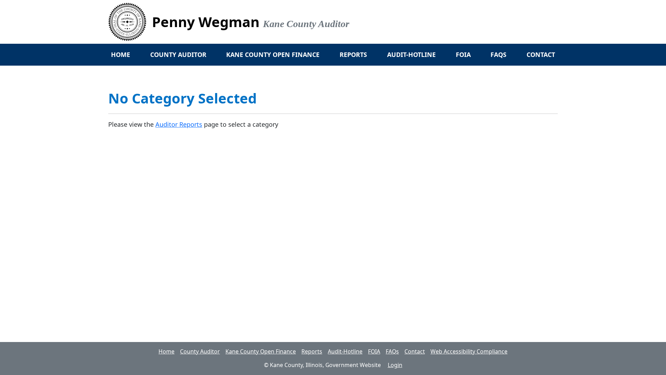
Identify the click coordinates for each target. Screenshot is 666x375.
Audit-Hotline (411, 54)
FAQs (498, 54)
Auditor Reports (178, 124)
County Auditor (178, 54)
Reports (353, 54)
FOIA (463, 54)
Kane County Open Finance (272, 54)
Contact (541, 54)
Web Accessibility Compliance (468, 351)
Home (120, 54)
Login (395, 365)
